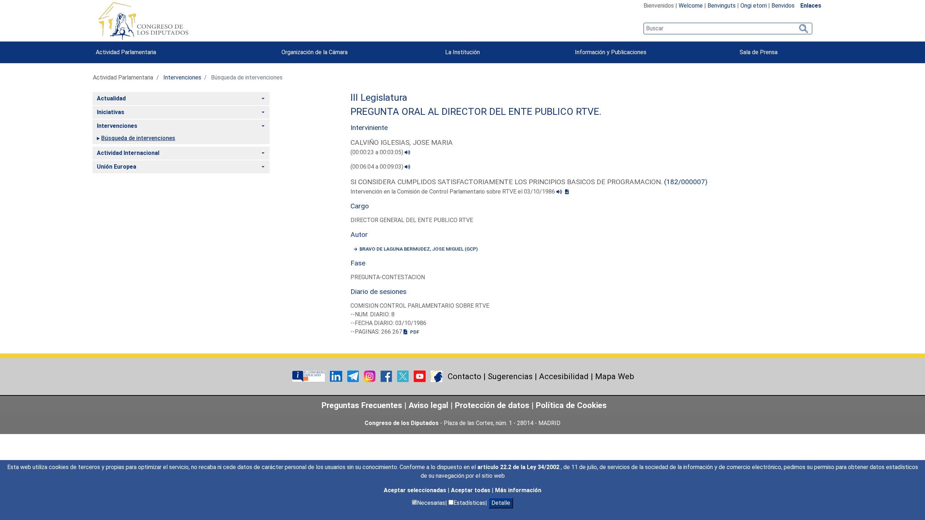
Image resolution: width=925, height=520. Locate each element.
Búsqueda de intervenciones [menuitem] (138, 138)
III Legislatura (378, 97)
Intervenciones (182, 77)
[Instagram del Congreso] (370, 375)
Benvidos (783, 5)
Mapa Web (614, 376)
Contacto (464, 376)
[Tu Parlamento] (309, 375)
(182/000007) (685, 182)
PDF (414, 332)
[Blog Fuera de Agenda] (436, 375)
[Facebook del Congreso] (387, 375)
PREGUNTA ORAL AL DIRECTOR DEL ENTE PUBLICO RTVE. (476, 111)
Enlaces (810, 5)
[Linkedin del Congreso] (336, 375)
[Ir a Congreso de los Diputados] (143, 21)
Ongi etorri (753, 5)
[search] (728, 28)
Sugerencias (510, 376)
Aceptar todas (471, 490)
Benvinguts (721, 5)
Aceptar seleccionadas (416, 490)
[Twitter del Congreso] (403, 375)
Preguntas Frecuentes (362, 405)
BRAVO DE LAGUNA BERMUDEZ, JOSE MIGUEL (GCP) (419, 249)
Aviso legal (430, 405)
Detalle (500, 502)
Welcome (691, 5)
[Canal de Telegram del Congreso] (353, 375)
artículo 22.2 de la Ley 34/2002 (519, 467)
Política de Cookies (571, 405)
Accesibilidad (564, 376)
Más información (518, 490)
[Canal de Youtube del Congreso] (420, 375)
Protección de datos (492, 405)
